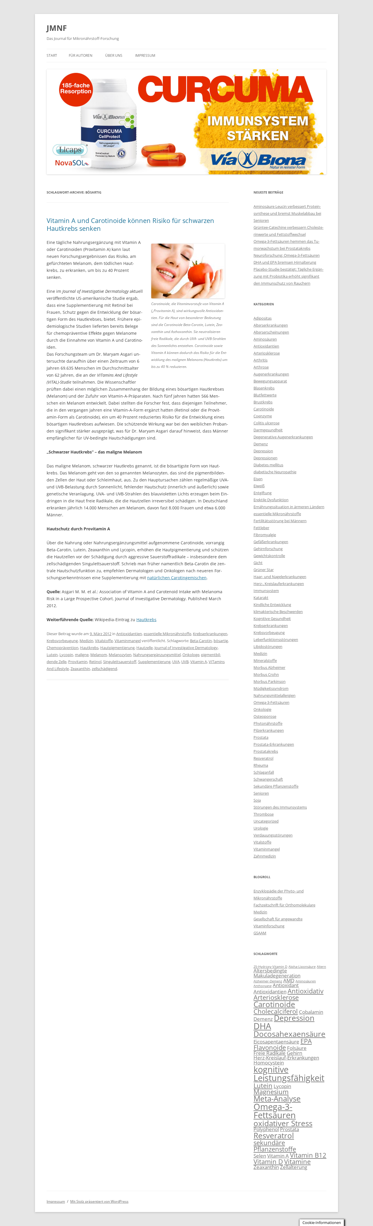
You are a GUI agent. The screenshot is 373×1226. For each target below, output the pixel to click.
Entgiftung (263, 492)
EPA (306, 1041)
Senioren (261, 793)
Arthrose (261, 367)
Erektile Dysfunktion (271, 499)
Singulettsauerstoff (119, 661)
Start (52, 55)
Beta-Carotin (201, 640)
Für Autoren (80, 55)
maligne (82, 654)
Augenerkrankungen (271, 374)
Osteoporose (265, 716)
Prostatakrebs (266, 751)
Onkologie (262, 709)
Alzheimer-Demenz (268, 981)
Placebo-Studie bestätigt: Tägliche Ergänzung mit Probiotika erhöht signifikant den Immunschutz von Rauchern (288, 276)
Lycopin (66, 654)
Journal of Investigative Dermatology (186, 647)
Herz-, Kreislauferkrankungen (279, 583)
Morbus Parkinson (270, 681)
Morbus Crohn (266, 674)
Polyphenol (266, 1129)
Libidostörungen (268, 646)
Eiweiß (259, 485)
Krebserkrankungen (210, 633)
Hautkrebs (146, 619)
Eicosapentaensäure (276, 1041)
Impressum (145, 55)
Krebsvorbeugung (62, 640)
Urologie (261, 828)
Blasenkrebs (264, 388)
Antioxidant (286, 985)
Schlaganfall (264, 772)
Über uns (113, 55)
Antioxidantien (129, 633)
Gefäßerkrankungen (271, 541)
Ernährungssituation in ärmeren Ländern (289, 506)
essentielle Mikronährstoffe (167, 633)
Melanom (98, 654)
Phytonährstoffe (268, 723)
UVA (176, 661)
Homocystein (269, 1062)
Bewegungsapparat (270, 381)
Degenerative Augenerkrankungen (283, 437)
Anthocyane (263, 986)
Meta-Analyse (277, 1098)
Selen (260, 1155)
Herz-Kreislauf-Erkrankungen (286, 1057)
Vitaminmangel (128, 640)
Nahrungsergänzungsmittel (157, 654)
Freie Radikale (270, 1053)
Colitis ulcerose (266, 423)
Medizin (86, 640)
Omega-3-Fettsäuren (271, 702)
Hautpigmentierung (117, 647)
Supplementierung (154, 661)
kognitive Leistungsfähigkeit (289, 1074)
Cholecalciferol (276, 1011)
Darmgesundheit (268, 430)
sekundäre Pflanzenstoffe (275, 1145)
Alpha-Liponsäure (302, 967)
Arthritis (261, 360)
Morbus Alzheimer (269, 667)
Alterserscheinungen (271, 332)
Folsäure (297, 1048)
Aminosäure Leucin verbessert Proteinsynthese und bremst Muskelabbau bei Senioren (287, 213)
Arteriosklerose (267, 353)
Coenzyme (263, 416)
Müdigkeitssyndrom (271, 688)
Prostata (261, 737)
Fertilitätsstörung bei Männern (280, 520)
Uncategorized (266, 821)
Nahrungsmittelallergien (274, 695)
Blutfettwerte (265, 395)
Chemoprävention (62, 647)
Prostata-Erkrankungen (274, 744)
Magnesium (271, 1091)
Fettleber (261, 527)
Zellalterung (293, 1167)
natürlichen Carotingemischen (177, 577)
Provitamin (77, 661)
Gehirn (294, 1053)
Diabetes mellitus (268, 464)
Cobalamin (311, 1012)
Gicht (258, 562)
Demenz (261, 444)
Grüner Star (264, 569)
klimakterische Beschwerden (278, 611)
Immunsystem (266, 590)
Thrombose (264, 814)
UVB (185, 661)
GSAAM (260, 933)
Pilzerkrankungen (269, 730)
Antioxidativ (305, 991)
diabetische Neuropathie (275, 471)
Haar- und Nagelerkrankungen (280, 576)
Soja (257, 800)
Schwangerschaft (268, 779)
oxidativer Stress (283, 1123)
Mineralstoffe (265, 660)
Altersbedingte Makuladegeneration (277, 973)
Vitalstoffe (104, 640)
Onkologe (190, 654)
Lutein (52, 654)
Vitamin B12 (308, 1155)
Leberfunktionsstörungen (276, 639)
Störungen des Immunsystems (280, 807)
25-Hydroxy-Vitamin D (270, 967)
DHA (262, 1026)
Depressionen (265, 457)
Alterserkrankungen (271, 325)
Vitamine (297, 1161)
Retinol (95, 661)
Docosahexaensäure (290, 1034)
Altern (321, 967)
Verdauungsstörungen (273, 835)
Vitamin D (268, 1161)
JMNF (57, 28)
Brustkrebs (263, 402)
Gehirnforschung (268, 548)
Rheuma (261, 765)
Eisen (258, 478)
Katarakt (261, 597)
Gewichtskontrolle (269, 555)
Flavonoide (270, 1047)
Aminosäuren (265, 339)
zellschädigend (104, 668)
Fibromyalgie (265, 534)
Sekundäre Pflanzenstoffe (276, 786)
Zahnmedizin (265, 856)
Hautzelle (144, 647)
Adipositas (263, 318)
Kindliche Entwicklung (272, 604)
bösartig (221, 640)
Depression (263, 450)
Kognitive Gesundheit (272, 618)
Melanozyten (120, 654)
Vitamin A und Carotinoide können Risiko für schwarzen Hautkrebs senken (130, 224)
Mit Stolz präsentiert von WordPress (99, 1201)
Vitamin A (198, 661)
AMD (288, 980)
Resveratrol (263, 758)
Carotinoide (264, 409)
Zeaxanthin (80, 668)
